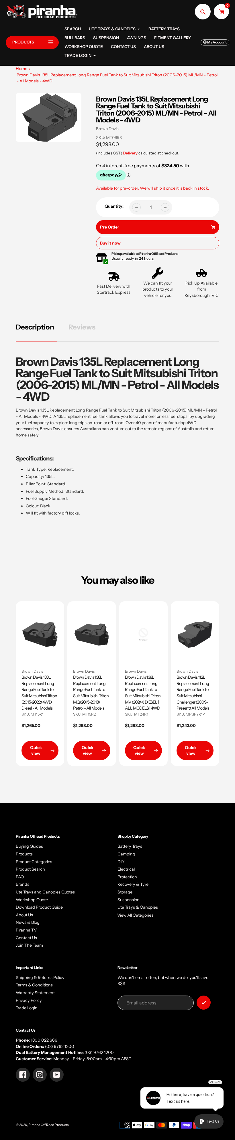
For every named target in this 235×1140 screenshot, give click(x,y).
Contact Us (26, 937)
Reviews (81, 327)
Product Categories (34, 861)
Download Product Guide (39, 907)
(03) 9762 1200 (59, 1046)
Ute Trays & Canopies (137, 907)
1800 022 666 (44, 1040)
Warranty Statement (35, 992)
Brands (22, 884)
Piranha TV (26, 930)
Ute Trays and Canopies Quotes (45, 892)
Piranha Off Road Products (48, 1125)
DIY (121, 861)
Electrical (126, 869)
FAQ (20, 876)
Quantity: (114, 206)
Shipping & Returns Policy (40, 977)
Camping (126, 854)
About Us (24, 914)
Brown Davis (107, 128)
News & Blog (28, 922)
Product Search (30, 869)
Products (24, 854)
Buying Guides (29, 846)
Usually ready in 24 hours (132, 258)
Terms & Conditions (34, 985)
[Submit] (204, 1003)
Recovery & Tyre (132, 884)
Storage (124, 892)
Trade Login (27, 1007)
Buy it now (110, 243)
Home (21, 68)
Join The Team (29, 945)
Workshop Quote (32, 899)
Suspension (128, 899)
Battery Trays (129, 846)
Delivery (130, 153)
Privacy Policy (29, 1000)
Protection (127, 876)
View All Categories (135, 915)
